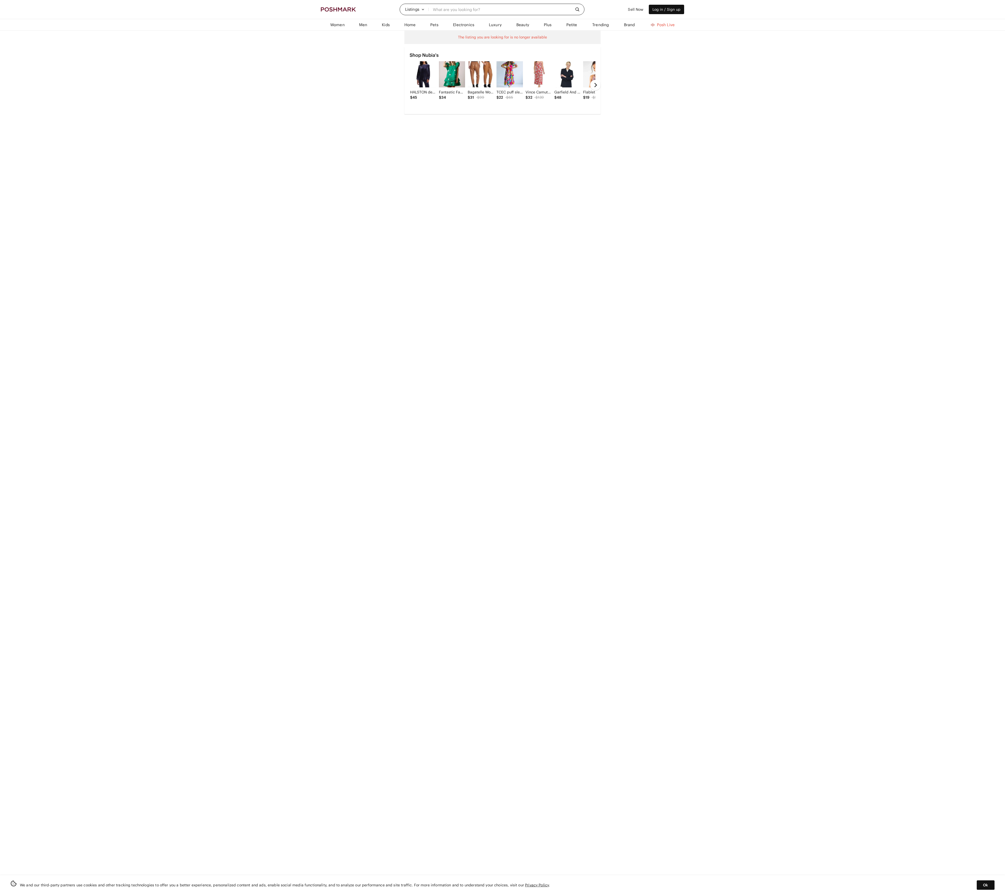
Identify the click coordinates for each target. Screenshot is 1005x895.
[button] (415, 9)
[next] (595, 85)
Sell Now (635, 9)
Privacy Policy (537, 885)
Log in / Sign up (666, 9)
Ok (985, 885)
